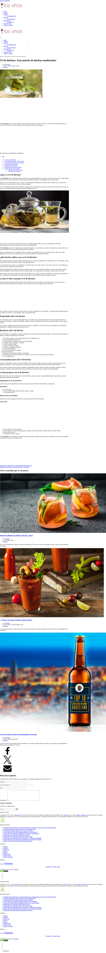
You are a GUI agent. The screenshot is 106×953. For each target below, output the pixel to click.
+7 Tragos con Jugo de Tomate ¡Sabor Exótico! (16, 620)
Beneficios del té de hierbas (10, 165)
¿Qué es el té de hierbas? (10, 159)
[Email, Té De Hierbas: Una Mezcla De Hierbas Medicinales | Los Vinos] (7, 772)
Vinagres (8, 863)
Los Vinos (16, 815)
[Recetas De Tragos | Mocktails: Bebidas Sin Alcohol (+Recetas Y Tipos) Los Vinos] (53, 532)
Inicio (5, 11)
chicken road (10, 22)
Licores (5, 851)
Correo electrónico (5, 785)
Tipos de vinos (7, 23)
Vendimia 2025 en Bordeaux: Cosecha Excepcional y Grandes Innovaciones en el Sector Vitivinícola (29, 827)
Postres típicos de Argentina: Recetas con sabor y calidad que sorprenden (22, 838)
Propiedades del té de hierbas (11, 164)
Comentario (3, 800)
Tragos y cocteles (8, 25)
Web (1, 788)
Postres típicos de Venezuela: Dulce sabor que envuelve (17, 836)
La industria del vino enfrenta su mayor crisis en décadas (18, 830)
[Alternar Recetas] (28, 46)
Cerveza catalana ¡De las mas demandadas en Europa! (18, 734)
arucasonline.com (11, 16)
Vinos (65, 815)
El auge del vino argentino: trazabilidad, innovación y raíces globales (21, 833)
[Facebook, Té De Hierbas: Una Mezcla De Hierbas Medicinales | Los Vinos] (7, 755)
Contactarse (49, 866)
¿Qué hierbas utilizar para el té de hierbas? (14, 161)
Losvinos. (15, 869)
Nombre (2, 782)
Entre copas (6, 849)
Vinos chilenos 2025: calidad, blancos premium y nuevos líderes (20, 832)
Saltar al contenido (5, 0)
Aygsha (7, 538)
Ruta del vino (6, 854)
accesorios (2, 863)
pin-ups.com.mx (11, 19)
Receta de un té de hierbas (14, 171)
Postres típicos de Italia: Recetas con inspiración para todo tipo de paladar (22, 839)
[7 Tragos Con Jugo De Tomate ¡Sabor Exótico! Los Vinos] (52, 616)
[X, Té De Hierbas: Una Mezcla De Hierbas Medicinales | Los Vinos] (7, 763)
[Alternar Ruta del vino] (28, 49)
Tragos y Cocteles (8, 857)
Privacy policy (56, 866)
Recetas (5, 852)
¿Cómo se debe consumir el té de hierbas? (14, 162)
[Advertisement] (34, 109)
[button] (8, 14)
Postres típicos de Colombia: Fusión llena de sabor (16, 835)
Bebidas (6, 13)
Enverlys (7, 64)
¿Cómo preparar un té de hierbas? (12, 168)
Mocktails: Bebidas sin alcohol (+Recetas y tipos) (16, 535)
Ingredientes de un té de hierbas (16, 170)
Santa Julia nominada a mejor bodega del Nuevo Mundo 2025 (19, 829)
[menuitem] (6, 951)
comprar (5, 848)
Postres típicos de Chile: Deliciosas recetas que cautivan (17, 841)
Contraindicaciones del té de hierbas (12, 167)
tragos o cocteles (81, 815)
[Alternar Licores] (28, 43)
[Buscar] (17, 809)
